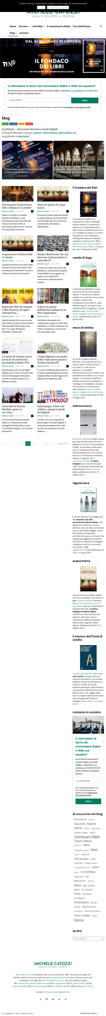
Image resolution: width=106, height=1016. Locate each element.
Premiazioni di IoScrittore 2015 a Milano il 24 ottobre (17, 206)
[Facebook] (40, 999)
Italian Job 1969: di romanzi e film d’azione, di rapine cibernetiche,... (17, 309)
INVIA (85, 100)
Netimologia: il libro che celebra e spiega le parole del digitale (51, 409)
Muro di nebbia (89, 885)
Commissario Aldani (87, 836)
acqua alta (91, 819)
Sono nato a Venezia (24, 974)
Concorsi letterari (83, 841)
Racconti (94, 902)
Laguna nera (78, 550)
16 (46, 443)
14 (34, 443)
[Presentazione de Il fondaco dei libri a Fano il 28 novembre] (27, 163)
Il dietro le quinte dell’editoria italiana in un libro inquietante (51, 309)
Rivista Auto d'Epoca (89, 906)
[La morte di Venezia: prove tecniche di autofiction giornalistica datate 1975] (17, 345)
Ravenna (77, 906)
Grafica (93, 859)
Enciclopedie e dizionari (81, 850)
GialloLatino (76, 855)
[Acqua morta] (88, 578)
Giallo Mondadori (81, 858)
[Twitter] (65, 999)
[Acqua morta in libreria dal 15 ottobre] (17, 243)
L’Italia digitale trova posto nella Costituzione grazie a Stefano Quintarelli (52, 359)
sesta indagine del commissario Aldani (87, 245)
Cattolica (92, 832)
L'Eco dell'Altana (87, 871)
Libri (87, 876)
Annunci (78, 828)
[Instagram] (47, 999)
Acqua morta (83, 600)
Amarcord (91, 823)
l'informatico (50, 980)
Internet (95, 867)
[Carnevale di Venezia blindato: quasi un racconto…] (17, 395)
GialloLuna (85, 854)
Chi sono (23, 26)
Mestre (77, 885)
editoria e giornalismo (55, 977)
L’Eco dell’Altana (82, 26)
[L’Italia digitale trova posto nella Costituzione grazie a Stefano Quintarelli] (53, 345)
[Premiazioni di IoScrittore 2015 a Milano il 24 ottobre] (17, 194)
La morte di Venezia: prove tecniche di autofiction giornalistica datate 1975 (17, 359)
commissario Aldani (82, 461)
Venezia (29, 124)
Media (21, 124)
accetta (41, 7)
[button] (100, 26)
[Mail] (53, 999)
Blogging (86, 828)
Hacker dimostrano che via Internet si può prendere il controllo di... (52, 257)
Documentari (78, 845)
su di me (88, 986)
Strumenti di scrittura (92, 911)
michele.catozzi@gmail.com (57, 992)
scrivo (61, 980)
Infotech (13, 124)
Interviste (76, 872)
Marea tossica (92, 469)
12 (22, 443)
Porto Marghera (79, 898)
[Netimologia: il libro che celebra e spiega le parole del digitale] (53, 395)
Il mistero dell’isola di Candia (85, 673)
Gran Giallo (78, 863)
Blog (12, 33)
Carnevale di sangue (81, 832)
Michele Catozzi (10, 176)
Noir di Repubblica (87, 889)
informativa (69, 107)
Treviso (94, 915)
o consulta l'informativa (58, 7)
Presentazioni (81, 902)
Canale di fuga (95, 828)
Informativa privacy (88, 1013)
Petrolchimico (87, 894)
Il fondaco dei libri (90, 863)
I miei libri (37, 26)
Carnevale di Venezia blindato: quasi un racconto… (13, 409)
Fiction (5, 124)
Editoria (87, 845)
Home (13, 26)
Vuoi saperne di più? (83, 107)
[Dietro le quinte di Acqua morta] (53, 194)
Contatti (23, 33)
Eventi (94, 849)
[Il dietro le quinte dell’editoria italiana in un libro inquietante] (53, 296)
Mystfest (77, 889)
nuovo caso (81, 439)
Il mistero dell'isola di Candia (82, 867)
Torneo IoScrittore (82, 915)
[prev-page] (4, 443)
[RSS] (59, 999)
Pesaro (77, 893)
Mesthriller (91, 881)
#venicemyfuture (80, 819)
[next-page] (52, 443)
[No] (102, 6)
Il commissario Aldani (58, 26)
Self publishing (78, 911)
